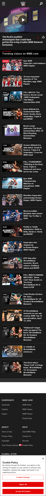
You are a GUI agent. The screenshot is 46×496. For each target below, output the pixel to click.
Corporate (6, 405)
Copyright (5, 441)
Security (25, 441)
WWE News (26, 405)
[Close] (43, 458)
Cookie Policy (27, 445)
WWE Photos (27, 414)
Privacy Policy (7, 436)
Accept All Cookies (23, 491)
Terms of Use (7, 432)
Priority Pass (27, 418)
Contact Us (26, 436)
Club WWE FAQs (27, 432)
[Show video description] (38, 37)
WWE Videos (27, 409)
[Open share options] (43, 37)
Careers (5, 409)
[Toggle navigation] (3, 3)
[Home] (23, 3)
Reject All (23, 484)
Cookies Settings (23, 477)
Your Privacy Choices (7, 445)
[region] (23, 475)
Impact (4, 414)
